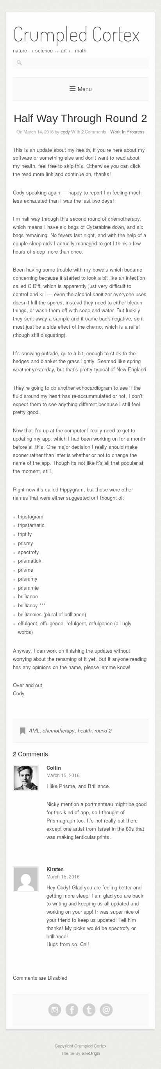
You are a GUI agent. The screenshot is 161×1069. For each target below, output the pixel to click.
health (84, 730)
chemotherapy (59, 730)
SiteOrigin (91, 1053)
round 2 (103, 730)
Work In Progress (127, 131)
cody (65, 131)
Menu (85, 89)
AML (34, 730)
